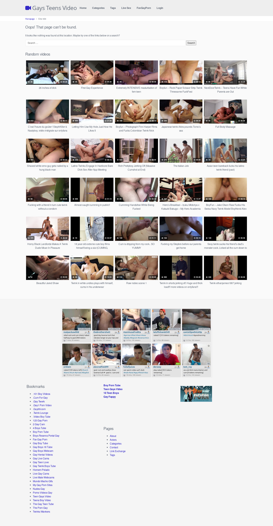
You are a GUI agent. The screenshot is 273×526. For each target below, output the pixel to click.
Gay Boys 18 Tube (42, 447)
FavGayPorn (144, 8)
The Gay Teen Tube (43, 504)
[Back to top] (264, 516)
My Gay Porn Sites (42, 485)
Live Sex (126, 8)
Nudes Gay (39, 489)
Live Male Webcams (43, 477)
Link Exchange (118, 451)
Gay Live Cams (41, 458)
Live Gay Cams (41, 473)
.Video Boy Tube (41, 416)
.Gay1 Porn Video (42, 405)
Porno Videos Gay (42, 492)
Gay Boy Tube (40, 443)
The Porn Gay (40, 508)
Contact (114, 447)
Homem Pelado (41, 470)
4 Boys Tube (39, 428)
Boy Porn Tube (41, 432)
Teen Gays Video (42, 496)
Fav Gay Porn (40, 439)
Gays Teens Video (54, 8)
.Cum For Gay (40, 397)
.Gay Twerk (39, 401)
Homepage (29, 18)
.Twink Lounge (40, 413)
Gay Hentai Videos (43, 454)
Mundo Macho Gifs (43, 481)
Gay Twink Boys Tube (44, 466)
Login (160, 8)
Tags (113, 8)
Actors (113, 439)
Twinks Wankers (41, 511)
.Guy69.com (39, 409)
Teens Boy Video (42, 500)
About (113, 436)
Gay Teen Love (41, 462)
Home (83, 8)
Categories (98, 8)
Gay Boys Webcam (43, 451)
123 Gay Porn (40, 420)
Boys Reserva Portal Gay (46, 435)
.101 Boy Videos (41, 394)
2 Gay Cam (39, 424)
